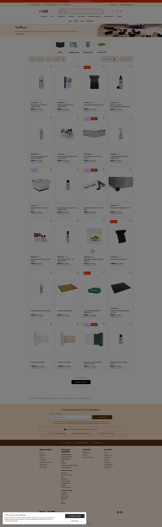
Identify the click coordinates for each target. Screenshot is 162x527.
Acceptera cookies (75, 516)
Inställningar (75, 521)
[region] (44, 518)
